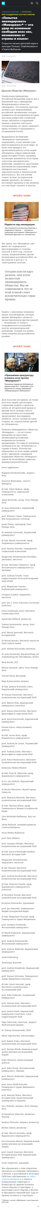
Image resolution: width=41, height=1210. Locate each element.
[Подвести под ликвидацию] (21, 215)
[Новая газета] (4, 3)
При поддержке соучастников (18, 14)
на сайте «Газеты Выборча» (19, 1177)
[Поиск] (37, 3)
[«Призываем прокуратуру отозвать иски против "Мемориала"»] (21, 368)
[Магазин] (31, 3)
